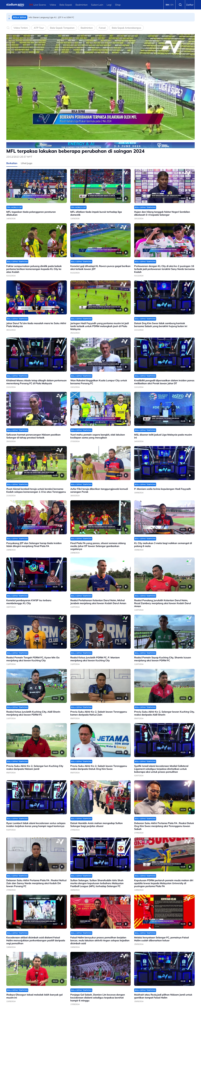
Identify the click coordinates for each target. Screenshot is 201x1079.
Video (53, 4)
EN (172, 4)
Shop (118, 4)
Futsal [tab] (102, 27)
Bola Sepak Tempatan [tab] (62, 27)
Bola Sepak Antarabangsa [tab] (126, 27)
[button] (9, 15)
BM (167, 4)
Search (180, 4)
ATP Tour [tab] (39, 27)
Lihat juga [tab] (26, 163)
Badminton (81, 4)
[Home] (15, 4)
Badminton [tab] (87, 27)
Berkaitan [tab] (11, 163)
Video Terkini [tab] (21, 27)
